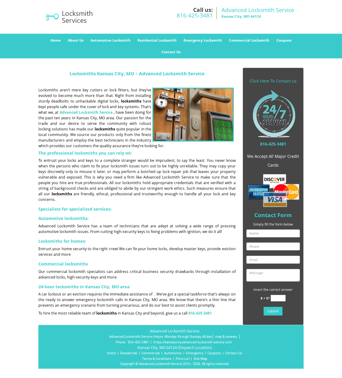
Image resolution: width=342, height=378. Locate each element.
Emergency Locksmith (203, 40)
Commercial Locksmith (249, 40)
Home (55, 40)
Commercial (150, 353)
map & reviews (226, 336)
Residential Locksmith (157, 40)
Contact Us (171, 52)
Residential (128, 353)
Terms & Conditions (156, 359)
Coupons (284, 40)
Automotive (173, 353)
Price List (183, 359)
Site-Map (200, 359)
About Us (76, 40)
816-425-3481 (195, 15)
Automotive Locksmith (111, 40)
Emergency (194, 353)
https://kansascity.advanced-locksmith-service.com (192, 342)
